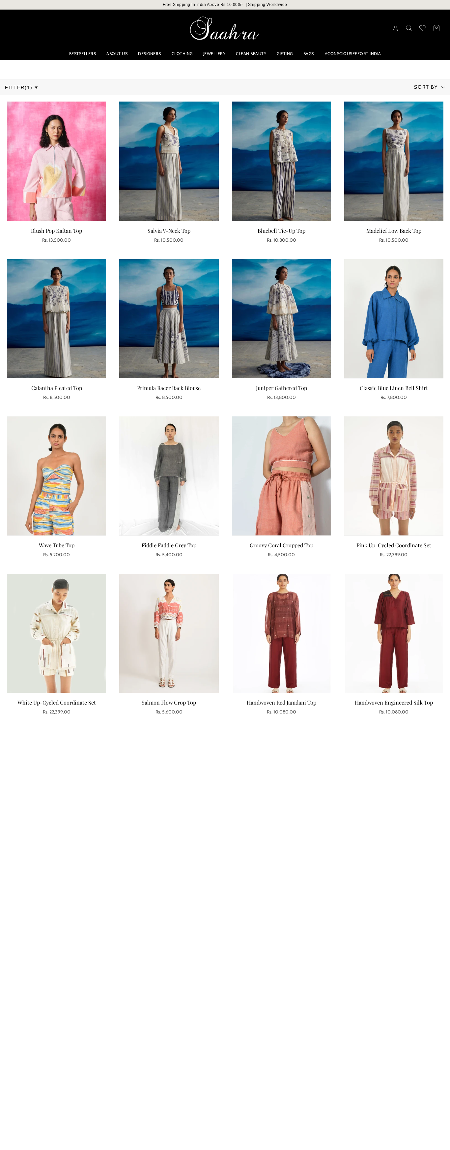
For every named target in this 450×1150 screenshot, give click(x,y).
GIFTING (285, 53)
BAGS (308, 53)
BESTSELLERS (82, 53)
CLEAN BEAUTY (251, 53)
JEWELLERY (214, 53)
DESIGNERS (149, 53)
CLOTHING (182, 53)
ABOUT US (116, 53)
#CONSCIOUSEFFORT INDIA (352, 53)
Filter (19, 87)
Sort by (427, 87)
